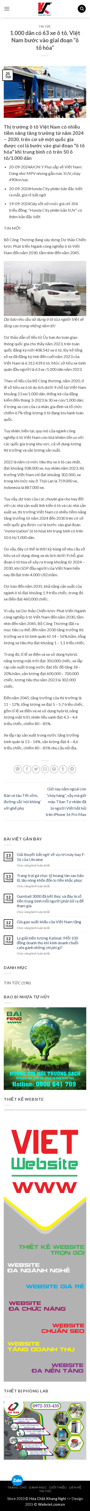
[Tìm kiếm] (82, 9)
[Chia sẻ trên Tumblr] (63, 769)
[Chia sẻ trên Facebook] (27, 769)
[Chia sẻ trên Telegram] (72, 769)
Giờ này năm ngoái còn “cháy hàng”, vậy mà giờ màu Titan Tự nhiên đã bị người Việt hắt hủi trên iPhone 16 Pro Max (66, 801)
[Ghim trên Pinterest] (54, 769)
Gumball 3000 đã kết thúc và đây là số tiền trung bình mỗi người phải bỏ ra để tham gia (50, 901)
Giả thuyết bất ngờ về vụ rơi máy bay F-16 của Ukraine (51, 856)
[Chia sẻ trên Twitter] (36, 769)
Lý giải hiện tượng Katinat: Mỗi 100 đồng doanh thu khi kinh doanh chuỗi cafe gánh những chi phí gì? (47, 943)
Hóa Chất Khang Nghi (47, 1498)
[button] (7, 9)
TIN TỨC (45, 26)
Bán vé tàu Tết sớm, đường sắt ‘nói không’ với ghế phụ (22, 801)
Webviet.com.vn (51, 1504)
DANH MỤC (38, 1487)
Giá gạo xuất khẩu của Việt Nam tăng (49, 921)
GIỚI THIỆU (58, 1487)
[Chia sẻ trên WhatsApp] (18, 769)
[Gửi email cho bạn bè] (45, 769)
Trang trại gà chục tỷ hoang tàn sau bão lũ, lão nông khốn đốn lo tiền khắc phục (50, 877)
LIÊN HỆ (75, 1487)
